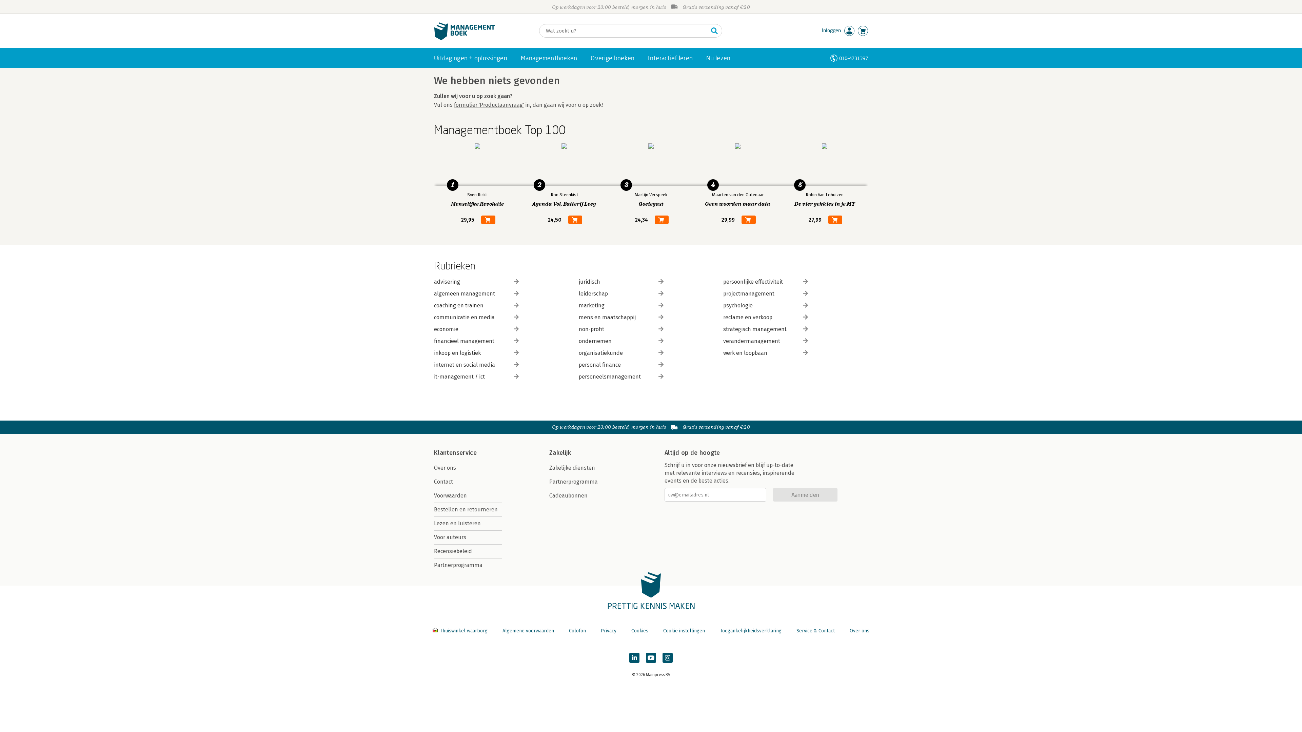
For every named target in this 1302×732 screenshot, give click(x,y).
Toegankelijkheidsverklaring (751, 631)
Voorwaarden (450, 495)
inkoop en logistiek (457, 353)
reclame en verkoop (747, 317)
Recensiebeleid (453, 551)
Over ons (445, 468)
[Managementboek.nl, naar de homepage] (464, 38)
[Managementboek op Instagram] (668, 658)
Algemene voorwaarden (528, 631)
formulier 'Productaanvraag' (489, 105)
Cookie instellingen (684, 631)
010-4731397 (853, 58)
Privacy (608, 631)
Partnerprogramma (458, 565)
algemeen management (464, 293)
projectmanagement (748, 293)
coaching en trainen (459, 305)
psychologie (738, 305)
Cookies (639, 631)
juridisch (589, 282)
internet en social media (464, 365)
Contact (443, 482)
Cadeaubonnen (568, 495)
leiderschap (593, 293)
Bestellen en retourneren (466, 509)
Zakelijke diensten (572, 468)
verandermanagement (751, 341)
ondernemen (595, 341)
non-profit (591, 329)
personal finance (600, 365)
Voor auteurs (450, 537)
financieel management (464, 341)
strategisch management (755, 329)
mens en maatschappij (607, 317)
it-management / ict (459, 376)
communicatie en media (464, 317)
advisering (447, 282)
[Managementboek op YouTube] (651, 658)
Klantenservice (455, 452)
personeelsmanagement (610, 376)
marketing (592, 305)
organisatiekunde (601, 353)
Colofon (577, 631)
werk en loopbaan (745, 353)
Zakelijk (560, 452)
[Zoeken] (714, 31)
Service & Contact (815, 631)
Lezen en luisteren (457, 523)
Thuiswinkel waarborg (463, 631)
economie (446, 329)
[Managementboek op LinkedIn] (634, 658)
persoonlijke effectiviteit (753, 282)
